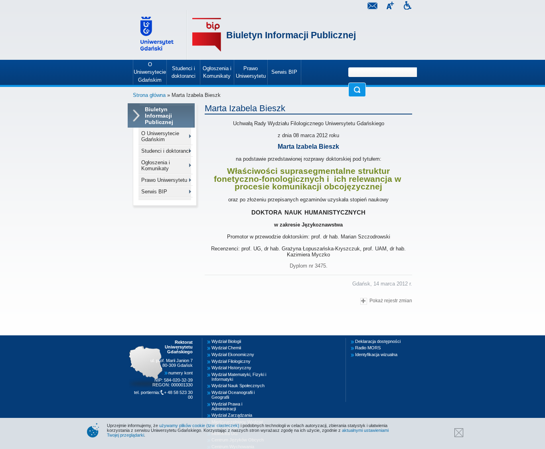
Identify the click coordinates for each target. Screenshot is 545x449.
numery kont (180, 372)
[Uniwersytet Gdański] (158, 35)
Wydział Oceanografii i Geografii (233, 395)
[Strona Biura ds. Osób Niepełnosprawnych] (407, 6)
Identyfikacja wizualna (376, 354)
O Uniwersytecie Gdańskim (160, 136)
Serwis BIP (154, 192)
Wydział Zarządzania (231, 415)
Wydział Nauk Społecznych (238, 385)
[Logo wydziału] (206, 35)
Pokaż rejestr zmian (390, 300)
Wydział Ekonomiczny (232, 354)
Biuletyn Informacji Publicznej (291, 35)
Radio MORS (368, 347)
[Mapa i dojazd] (148, 340)
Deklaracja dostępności (378, 341)
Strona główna (149, 95)
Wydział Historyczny (231, 367)
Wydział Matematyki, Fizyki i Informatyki (238, 377)
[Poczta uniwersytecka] (372, 6)
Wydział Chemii (226, 347)
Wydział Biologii (226, 341)
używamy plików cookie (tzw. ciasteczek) (199, 425)
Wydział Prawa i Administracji (226, 406)
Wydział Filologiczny (231, 361)
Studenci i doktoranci (165, 151)
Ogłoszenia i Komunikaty (155, 165)
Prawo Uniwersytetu (164, 180)
